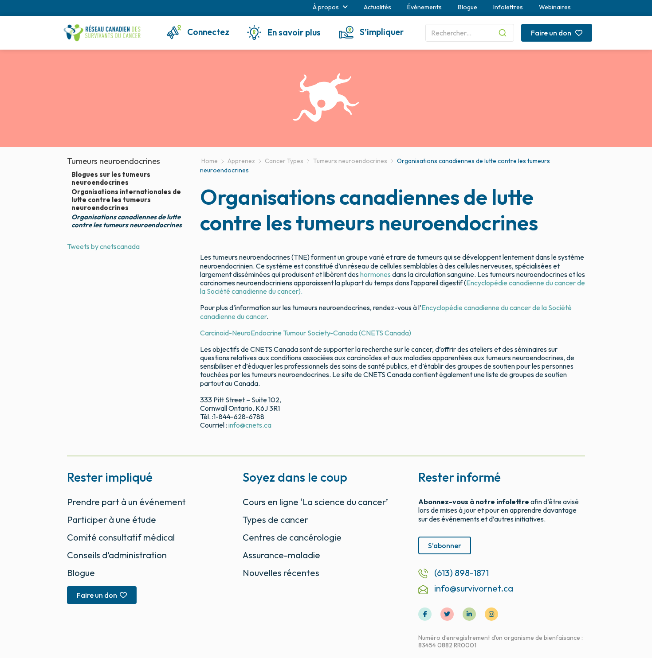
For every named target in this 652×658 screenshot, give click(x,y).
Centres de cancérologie (292, 537)
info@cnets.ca (249, 424)
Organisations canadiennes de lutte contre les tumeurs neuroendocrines (126, 221)
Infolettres (508, 7)
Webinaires (555, 7)
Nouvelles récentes (281, 572)
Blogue (467, 7)
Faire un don (552, 32)
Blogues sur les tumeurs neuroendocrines (110, 179)
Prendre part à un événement (126, 501)
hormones (375, 274)
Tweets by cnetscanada (103, 246)
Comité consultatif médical (121, 537)
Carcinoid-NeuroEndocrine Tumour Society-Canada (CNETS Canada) (305, 332)
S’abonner (444, 545)
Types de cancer (275, 519)
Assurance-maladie (281, 555)
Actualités (377, 7)
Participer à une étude (111, 519)
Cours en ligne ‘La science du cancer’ (315, 501)
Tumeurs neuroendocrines (113, 161)
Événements (424, 7)
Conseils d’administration (117, 555)
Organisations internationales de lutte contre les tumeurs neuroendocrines (126, 200)
